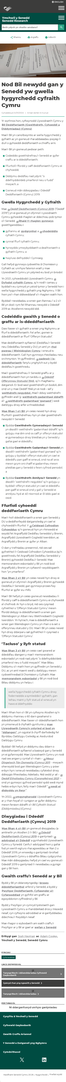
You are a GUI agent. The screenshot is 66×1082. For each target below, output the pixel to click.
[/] (25, 19)
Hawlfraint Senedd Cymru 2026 (18, 1075)
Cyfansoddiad (9, 957)
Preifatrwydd (56, 1074)
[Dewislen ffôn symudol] (58, 8)
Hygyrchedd (41, 1075)
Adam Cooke (48, 936)
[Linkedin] (44, 1059)
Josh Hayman (26, 936)
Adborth (50, 37)
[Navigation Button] (58, 18)
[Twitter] (21, 1059)
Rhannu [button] (15, 37)
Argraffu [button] (32, 37)
